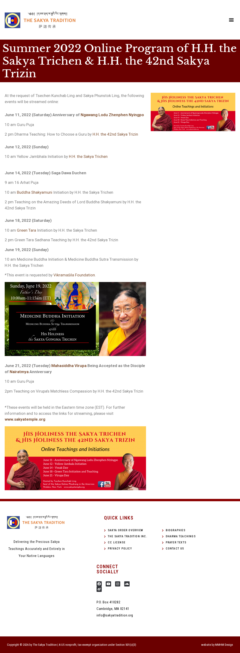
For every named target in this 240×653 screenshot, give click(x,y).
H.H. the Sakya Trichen (88, 156)
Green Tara (26, 230)
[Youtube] (108, 583)
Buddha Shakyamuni (35, 192)
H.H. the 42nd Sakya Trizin (115, 134)
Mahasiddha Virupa (68, 365)
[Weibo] (99, 589)
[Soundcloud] (126, 583)
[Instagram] (117, 583)
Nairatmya (19, 371)
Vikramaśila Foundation (74, 275)
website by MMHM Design (217, 644)
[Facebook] (99, 583)
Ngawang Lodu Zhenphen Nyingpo (112, 114)
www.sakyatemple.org (25, 419)
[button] (231, 20)
